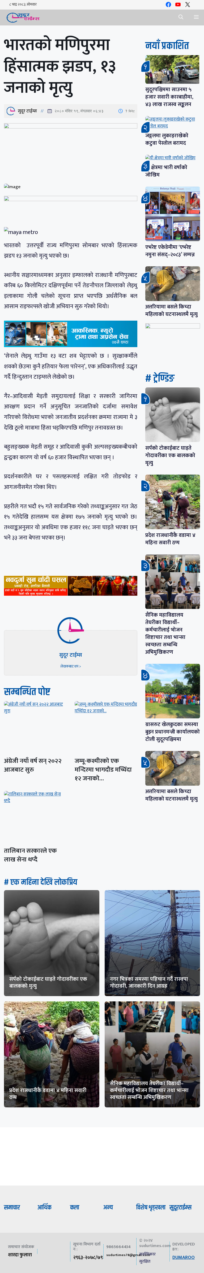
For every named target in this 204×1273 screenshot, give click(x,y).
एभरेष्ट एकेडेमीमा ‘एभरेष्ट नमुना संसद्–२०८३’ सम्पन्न (170, 251)
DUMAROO (183, 1258)
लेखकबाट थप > (70, 666)
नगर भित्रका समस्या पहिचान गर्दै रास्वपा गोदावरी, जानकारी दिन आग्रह (149, 983)
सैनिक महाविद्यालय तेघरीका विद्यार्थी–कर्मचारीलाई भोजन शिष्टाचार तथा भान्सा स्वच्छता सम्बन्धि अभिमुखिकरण (165, 634)
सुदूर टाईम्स (27, 111)
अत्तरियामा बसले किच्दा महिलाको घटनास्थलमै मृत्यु (171, 310)
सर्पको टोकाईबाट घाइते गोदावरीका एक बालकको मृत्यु (170, 455)
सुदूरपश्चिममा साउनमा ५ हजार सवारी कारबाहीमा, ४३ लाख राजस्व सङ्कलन (169, 97)
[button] (181, 17)
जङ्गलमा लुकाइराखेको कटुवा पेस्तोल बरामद (166, 139)
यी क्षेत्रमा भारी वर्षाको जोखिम (166, 171)
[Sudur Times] (23, 17)
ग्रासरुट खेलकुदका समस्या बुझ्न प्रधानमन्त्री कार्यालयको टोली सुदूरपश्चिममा (172, 732)
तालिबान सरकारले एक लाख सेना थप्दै (30, 855)
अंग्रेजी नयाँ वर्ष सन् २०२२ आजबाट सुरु (33, 765)
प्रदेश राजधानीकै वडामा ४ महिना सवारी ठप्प (170, 539)
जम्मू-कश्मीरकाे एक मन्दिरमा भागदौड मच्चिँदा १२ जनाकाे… (103, 770)
